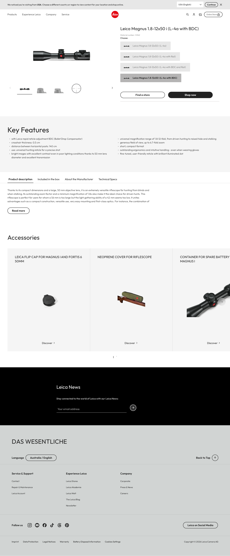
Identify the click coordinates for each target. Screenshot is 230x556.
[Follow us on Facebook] (44, 525)
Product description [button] (20, 179)
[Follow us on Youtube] (37, 525)
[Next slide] (112, 87)
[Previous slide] (10, 87)
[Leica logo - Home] (115, 14)
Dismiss (221, 4)
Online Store (211, 14)
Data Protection (30, 541)
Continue (211, 4)
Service (65, 14)
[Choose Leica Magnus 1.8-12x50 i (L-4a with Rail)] (150, 56)
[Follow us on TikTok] (52, 525)
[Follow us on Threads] (59, 525)
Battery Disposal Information (87, 541)
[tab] (113, 357)
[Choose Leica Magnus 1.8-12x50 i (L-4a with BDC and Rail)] (155, 67)
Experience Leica (31, 14)
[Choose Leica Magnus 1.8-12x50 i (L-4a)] (145, 46)
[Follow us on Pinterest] (67, 525)
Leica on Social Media (200, 525)
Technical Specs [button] (107, 179)
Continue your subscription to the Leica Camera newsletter (133, 408)
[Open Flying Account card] (194, 14)
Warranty (64, 541)
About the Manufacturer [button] (79, 179)
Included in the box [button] (48, 179)
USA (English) (184, 4)
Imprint (15, 541)
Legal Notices (49, 541)
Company (51, 14)
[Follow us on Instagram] (29, 525)
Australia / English (41, 457)
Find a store (200, 14)
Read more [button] (18, 210)
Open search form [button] (187, 14)
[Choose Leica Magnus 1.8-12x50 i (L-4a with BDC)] (150, 78)
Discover (47, 343)
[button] (24, 89)
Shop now (190, 95)
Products (12, 14)
